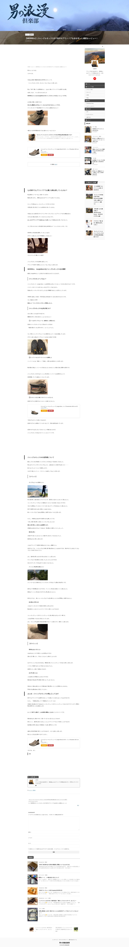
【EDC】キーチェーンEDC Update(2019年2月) (50, 890)
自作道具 (79, 29)
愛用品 (64, 29)
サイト (29, 843)
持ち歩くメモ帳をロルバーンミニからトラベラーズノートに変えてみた (98, 140)
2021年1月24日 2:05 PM (33, 801)
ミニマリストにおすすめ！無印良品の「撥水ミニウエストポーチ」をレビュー (57, 900)
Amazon (44, 154)
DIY (87, 111)
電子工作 (89, 117)
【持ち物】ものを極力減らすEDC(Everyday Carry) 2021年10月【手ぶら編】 (98, 212)
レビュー (94, 29)
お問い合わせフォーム (73, 939)
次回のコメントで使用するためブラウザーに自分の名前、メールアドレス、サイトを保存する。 (49, 848)
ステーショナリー (90, 106)
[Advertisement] (54, 55)
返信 (78, 805)
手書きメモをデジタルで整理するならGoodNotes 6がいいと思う (98, 151)
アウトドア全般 (50, 29)
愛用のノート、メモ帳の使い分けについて (49, 877)
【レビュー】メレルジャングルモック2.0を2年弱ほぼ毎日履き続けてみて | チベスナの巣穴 (47, 799)
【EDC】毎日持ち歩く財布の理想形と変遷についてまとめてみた (54, 864)
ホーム (35, 29)
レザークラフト (90, 114)
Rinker (45, 151)
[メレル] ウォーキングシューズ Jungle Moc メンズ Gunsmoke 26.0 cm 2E (59, 406)
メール (30, 837)
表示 (56, 164)
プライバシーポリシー (63, 939)
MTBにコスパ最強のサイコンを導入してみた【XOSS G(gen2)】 (98, 172)
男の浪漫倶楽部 (64, 943)
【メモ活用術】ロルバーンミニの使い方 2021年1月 (99, 188)
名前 (29, 832)
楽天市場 (50, 154)
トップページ (54, 939)
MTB (88, 95)
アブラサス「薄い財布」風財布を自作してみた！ (98, 222)
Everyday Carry (90, 103)
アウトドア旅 (89, 89)
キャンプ (89, 92)
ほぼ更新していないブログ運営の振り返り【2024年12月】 (98, 162)
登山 (88, 97)
